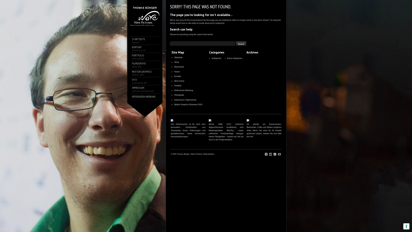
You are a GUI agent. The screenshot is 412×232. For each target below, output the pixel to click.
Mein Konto (179, 81)
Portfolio (178, 86)
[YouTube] (270, 154)
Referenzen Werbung (183, 90)
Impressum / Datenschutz (185, 100)
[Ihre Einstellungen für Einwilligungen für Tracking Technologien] (406, 226)
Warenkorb (179, 67)
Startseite (178, 57)
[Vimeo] (266, 154)
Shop (176, 62)
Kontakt (177, 76)
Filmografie (179, 95)
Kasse (177, 72)
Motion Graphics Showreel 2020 (188, 104)
